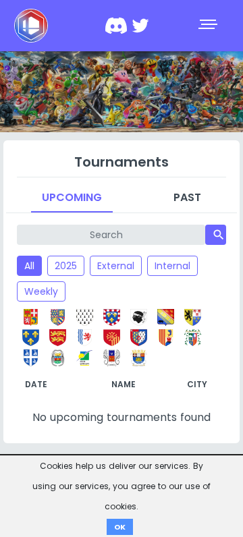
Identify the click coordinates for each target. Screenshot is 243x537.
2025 (66, 266)
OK (120, 526)
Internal (172, 266)
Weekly (41, 291)
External (115, 266)
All (29, 266)
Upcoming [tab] (72, 197)
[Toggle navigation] (209, 25)
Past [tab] (187, 197)
